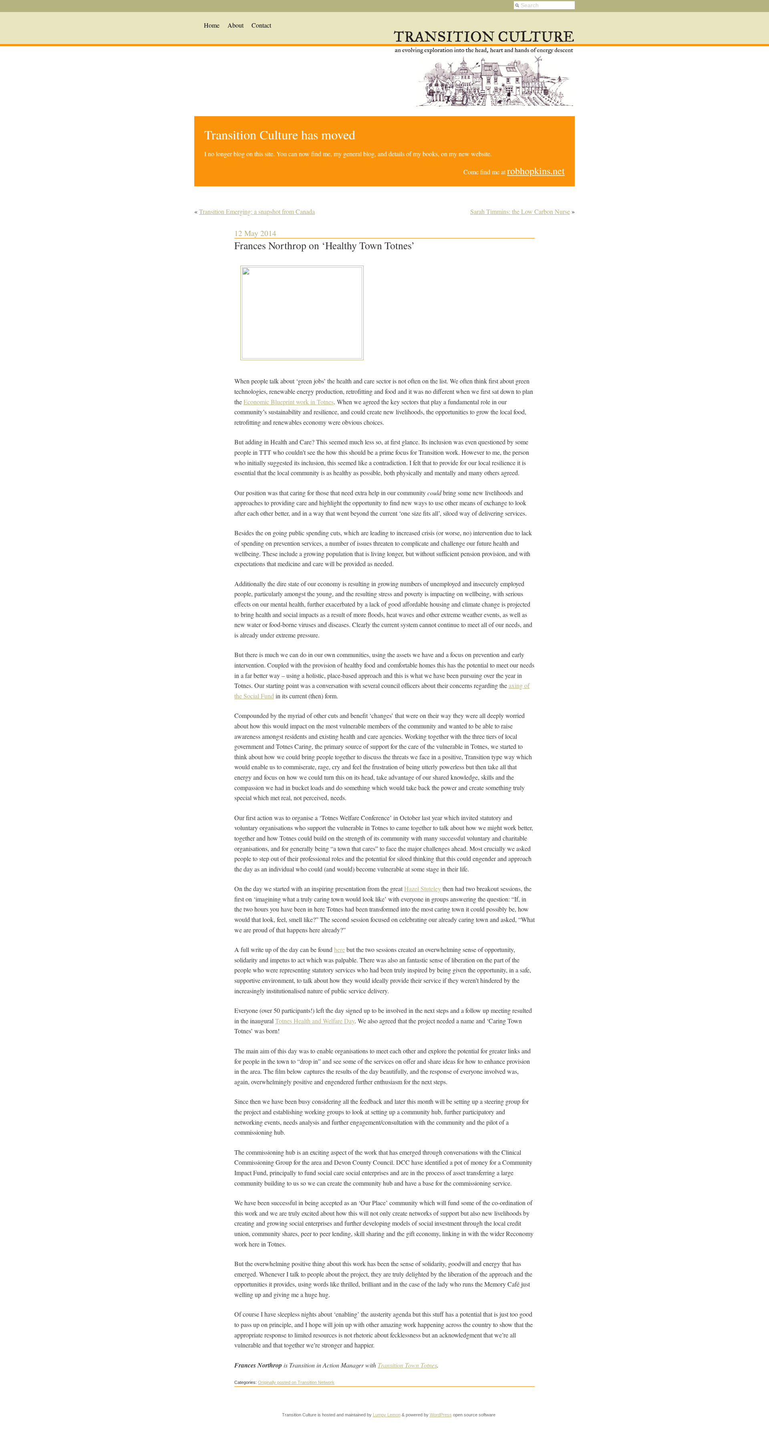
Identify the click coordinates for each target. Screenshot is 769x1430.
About (235, 25)
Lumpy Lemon (387, 1414)
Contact (261, 25)
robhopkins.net (536, 170)
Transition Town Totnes (407, 1365)
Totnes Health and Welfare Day (314, 1021)
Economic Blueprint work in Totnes (289, 401)
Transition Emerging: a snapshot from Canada (257, 211)
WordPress (441, 1414)
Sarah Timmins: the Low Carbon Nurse (520, 211)
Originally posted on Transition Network (296, 1382)
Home (211, 25)
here (339, 949)
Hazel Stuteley (422, 888)
